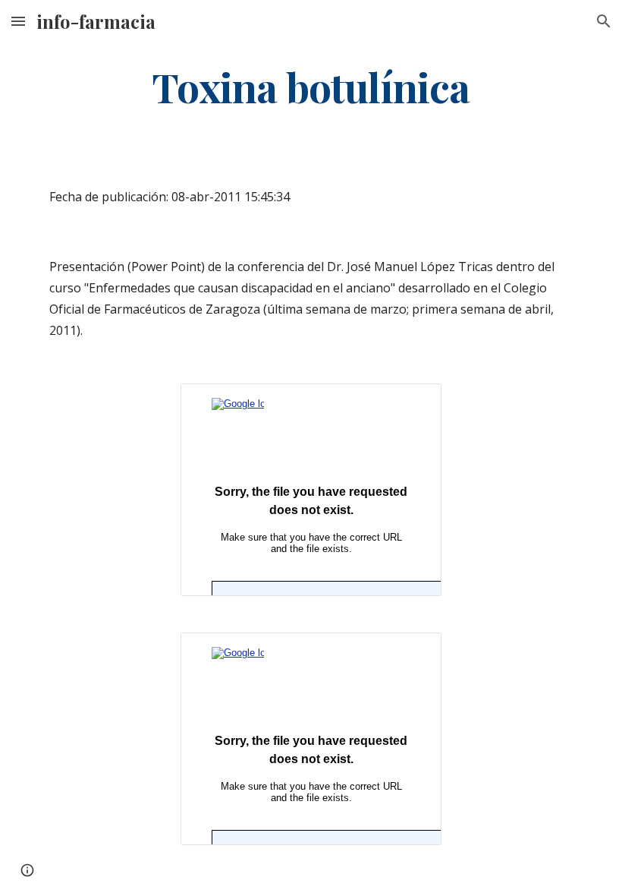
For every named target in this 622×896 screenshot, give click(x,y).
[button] (18, 21)
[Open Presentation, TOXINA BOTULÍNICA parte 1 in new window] (412, 403)
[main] (311, 86)
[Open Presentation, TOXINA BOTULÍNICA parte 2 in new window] (412, 652)
